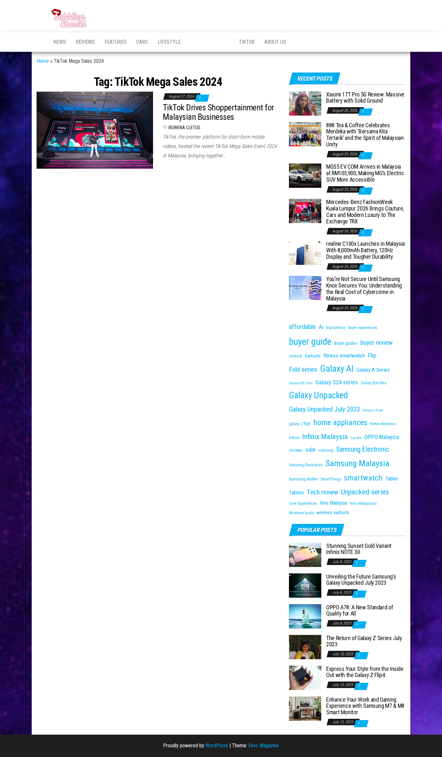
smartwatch (363, 477)
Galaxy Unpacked (318, 395)
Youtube (193, 42)
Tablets (296, 493)
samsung (325, 450)
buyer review (376, 342)
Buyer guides (346, 343)
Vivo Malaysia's (363, 503)
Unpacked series (365, 492)
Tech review (322, 492)
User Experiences (303, 503)
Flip (372, 355)
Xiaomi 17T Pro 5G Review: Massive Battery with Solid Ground (365, 97)
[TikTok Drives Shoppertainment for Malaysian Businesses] (95, 130)
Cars (142, 42)
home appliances (340, 422)
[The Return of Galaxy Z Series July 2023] (305, 646)
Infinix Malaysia (325, 436)
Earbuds (313, 356)
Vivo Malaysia (333, 503)
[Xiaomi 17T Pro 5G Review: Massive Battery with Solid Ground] (305, 103)
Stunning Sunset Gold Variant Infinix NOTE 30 (359, 549)
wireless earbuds (332, 512)
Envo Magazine (264, 745)
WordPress (216, 745)
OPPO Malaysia (381, 437)
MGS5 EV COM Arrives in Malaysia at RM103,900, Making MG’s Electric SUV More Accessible (365, 173)
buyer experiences (362, 327)
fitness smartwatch (344, 355)
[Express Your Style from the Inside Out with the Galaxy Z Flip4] (305, 677)
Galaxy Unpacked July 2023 (324, 409)
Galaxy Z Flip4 (373, 410)
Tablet (391, 479)
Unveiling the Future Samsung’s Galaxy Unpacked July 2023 (361, 579)
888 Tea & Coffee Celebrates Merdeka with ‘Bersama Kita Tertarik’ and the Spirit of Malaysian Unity (365, 135)
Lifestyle (169, 42)
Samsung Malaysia (357, 463)
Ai (321, 326)
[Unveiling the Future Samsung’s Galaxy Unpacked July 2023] (305, 585)
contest (295, 356)
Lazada (356, 438)
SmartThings (331, 479)
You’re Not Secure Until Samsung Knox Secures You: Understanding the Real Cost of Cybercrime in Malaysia (364, 288)
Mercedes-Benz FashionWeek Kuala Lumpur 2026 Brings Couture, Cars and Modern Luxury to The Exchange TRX (365, 211)
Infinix (294, 437)
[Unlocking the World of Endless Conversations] (40, 42)
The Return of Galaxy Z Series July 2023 (364, 641)
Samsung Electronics (306, 465)
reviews (296, 450)
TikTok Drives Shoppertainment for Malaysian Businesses (218, 112)
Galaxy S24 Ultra (373, 383)
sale (310, 449)
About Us (275, 42)
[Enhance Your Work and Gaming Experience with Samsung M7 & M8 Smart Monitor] (305, 708)
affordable (302, 327)
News (59, 42)
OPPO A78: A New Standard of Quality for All (359, 610)
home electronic (383, 424)
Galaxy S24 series (336, 382)
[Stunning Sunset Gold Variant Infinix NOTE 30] (305, 554)
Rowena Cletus (184, 127)
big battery (335, 327)
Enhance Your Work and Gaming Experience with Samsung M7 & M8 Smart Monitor (365, 706)
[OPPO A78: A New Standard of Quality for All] (305, 616)
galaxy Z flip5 (299, 424)
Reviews (85, 42)
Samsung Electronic (362, 449)
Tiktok (247, 42)
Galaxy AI (337, 368)
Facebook (210, 42)
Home (43, 61)
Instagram (226, 42)
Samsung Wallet (303, 479)
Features (116, 42)
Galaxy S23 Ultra (301, 383)
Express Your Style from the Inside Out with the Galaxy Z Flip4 (364, 672)
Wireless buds (301, 512)
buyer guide (310, 341)
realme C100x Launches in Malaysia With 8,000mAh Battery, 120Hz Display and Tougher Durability (365, 250)
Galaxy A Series (373, 370)
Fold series (303, 369)
